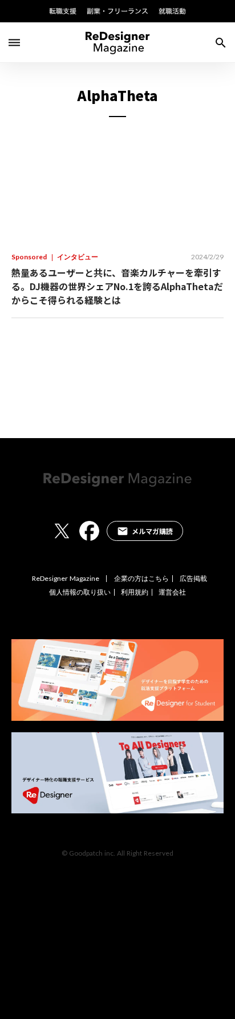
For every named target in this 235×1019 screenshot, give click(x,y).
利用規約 (134, 592)
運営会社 (172, 592)
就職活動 (172, 11)
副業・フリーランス (117, 11)
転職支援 (62, 11)
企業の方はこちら (141, 578)
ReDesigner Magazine (65, 578)
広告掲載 (193, 578)
